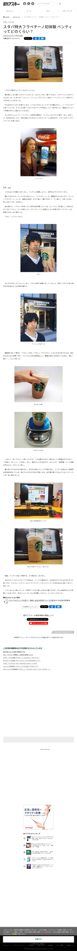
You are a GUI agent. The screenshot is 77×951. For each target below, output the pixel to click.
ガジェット (16, 17)
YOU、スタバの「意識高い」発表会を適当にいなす (18, 654)
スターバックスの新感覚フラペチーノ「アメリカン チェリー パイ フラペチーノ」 (27, 669)
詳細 (14, 934)
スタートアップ (48, 11)
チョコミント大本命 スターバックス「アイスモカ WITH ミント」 (22, 660)
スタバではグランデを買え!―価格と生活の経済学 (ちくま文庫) (31, 600)
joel (9, 187)
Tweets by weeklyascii (45, 749)
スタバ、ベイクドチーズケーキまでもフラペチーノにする (20, 663)
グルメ (29, 11)
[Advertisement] (38, 691)
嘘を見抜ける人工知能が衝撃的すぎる (14, 652)
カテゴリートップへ (63, 632)
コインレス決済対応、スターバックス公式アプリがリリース (20, 666)
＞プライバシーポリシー (38, 944)
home (7, 17)
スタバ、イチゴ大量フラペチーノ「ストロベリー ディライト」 (21, 657)
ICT (67, 11)
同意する (38, 939)
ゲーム (10, 11)
